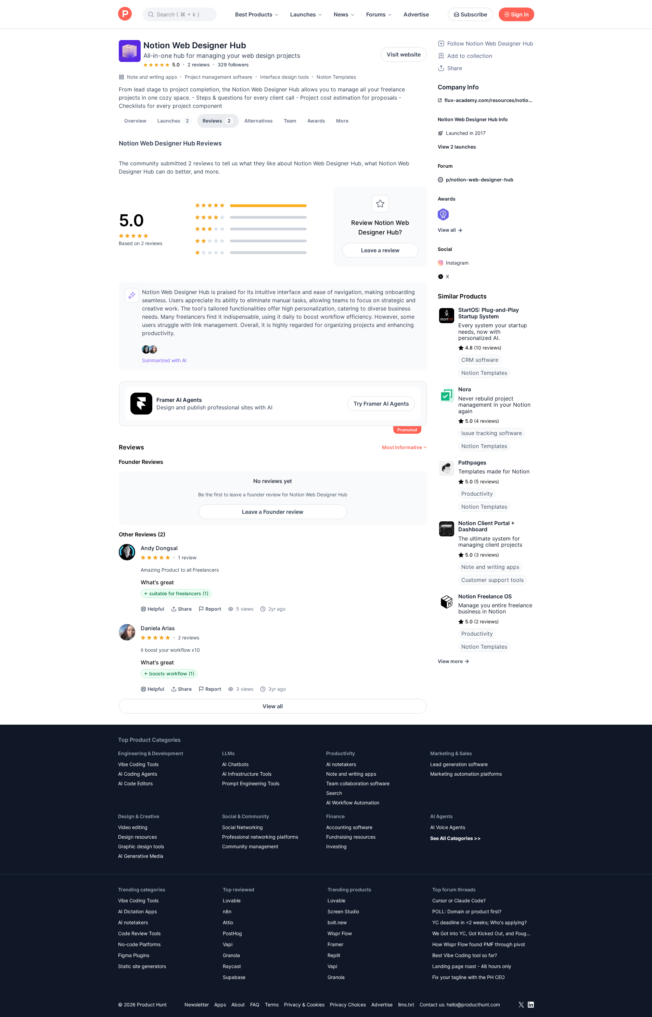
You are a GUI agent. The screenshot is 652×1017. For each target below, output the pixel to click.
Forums (376, 14)
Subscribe (474, 14)
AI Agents (441, 816)
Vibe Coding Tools (138, 764)
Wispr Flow (340, 933)
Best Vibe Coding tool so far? (464, 955)
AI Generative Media (140, 856)
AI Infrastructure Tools (246, 774)
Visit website (404, 54)
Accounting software (349, 827)
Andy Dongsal (159, 548)
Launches (303, 14)
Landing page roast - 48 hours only (471, 966)
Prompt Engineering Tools (250, 783)
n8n (227, 911)
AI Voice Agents (447, 827)
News (341, 14)
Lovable (232, 900)
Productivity (477, 493)
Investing (336, 846)
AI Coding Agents (137, 774)
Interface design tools (284, 77)
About (238, 1004)
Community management (250, 846)
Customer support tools (492, 579)
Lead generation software (459, 764)
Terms (272, 1004)
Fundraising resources (350, 837)
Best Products (253, 14)
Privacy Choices (348, 1004)
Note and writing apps (152, 77)
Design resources (137, 837)
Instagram (457, 263)
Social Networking (242, 827)
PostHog (232, 933)
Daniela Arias (158, 628)
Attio (228, 922)
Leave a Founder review (272, 511)
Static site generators (142, 966)
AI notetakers (341, 764)
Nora (464, 389)
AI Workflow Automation (352, 802)
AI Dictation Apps (137, 911)
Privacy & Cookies (304, 1004)
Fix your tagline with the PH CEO (468, 977)
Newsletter (196, 1004)
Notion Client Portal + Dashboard (486, 526)
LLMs (228, 753)
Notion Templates (336, 77)
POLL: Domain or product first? (466, 911)
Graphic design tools (141, 846)
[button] (342, 120)
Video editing (133, 827)
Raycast (232, 966)
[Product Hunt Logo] (125, 14)
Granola (231, 955)
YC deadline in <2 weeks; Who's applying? (479, 922)
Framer (335, 944)
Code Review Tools (139, 933)
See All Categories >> (455, 838)
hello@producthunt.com (473, 1004)
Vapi (227, 944)
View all (273, 706)
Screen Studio (343, 911)
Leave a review (380, 250)
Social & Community (245, 816)
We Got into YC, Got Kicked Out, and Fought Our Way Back (481, 934)
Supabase (234, 977)
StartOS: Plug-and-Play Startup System (488, 312)
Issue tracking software (491, 433)
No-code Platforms (139, 944)
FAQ (254, 1004)
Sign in (520, 14)
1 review (187, 557)
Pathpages (472, 462)
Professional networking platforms (260, 837)
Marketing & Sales (451, 753)
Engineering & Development (150, 753)
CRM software (479, 359)
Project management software (218, 77)
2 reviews (199, 64)
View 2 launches (457, 147)
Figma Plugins (133, 955)
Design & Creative (138, 816)
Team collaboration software (357, 783)
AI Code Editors (135, 783)
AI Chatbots (235, 764)
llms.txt (406, 1004)
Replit (334, 955)
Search (334, 793)
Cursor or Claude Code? (459, 900)
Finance (335, 816)
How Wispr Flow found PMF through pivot (478, 944)
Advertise (416, 14)
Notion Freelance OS (485, 596)
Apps (220, 1004)
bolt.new (337, 922)
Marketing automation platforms (466, 774)
